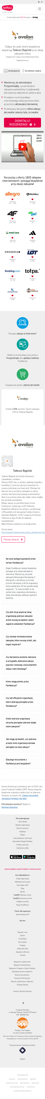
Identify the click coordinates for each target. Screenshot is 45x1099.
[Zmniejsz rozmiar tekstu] (42, 2)
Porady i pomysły (22, 845)
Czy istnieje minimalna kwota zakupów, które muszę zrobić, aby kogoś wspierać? (21, 640)
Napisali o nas (23, 932)
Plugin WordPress (22, 905)
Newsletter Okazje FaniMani (22, 841)
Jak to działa (22, 821)
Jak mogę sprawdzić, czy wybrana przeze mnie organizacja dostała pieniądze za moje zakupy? (21, 743)
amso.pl (12, 1079)
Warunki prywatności (22, 975)
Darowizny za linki (22, 898)
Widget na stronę (22, 901)
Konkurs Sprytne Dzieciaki (22, 991)
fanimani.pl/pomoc (10, 807)
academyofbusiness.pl (22, 1091)
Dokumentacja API (22, 914)
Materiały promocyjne (22, 882)
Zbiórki (22, 892)
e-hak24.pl (31, 1087)
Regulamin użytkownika (22, 962)
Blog (22, 888)
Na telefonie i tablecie (33, 71)
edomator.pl (24, 1083)
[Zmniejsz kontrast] (39, 2)
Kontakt (22, 955)
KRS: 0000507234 (22, 1015)
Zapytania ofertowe (22, 952)
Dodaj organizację (22, 878)
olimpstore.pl (23, 1079)
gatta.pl (33, 1079)
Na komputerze (14, 71)
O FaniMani (22, 939)
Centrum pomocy (22, 828)
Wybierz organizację (23, 825)
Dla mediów (22, 942)
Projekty (22, 945)
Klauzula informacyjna (22, 978)
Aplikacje (22, 831)
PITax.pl (30, 1039)
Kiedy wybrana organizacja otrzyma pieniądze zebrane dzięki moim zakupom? (21, 722)
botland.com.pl (12, 1083)
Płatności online (22, 895)
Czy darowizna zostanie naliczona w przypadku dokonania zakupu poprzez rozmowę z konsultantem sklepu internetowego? (21, 663)
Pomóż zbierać (12, 539)
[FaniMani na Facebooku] (22, 1003)
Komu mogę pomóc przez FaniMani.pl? (17, 683)
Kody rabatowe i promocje (22, 838)
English (22, 1059)
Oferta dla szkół (22, 948)
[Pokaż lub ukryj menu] (39, 8)
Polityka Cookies (22, 985)
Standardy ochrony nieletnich (22, 971)
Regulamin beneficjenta (22, 965)
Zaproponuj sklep (22, 848)
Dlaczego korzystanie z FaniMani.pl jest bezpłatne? (18, 761)
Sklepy (22, 835)
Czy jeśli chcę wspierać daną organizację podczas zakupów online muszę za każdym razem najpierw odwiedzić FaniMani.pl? (20, 618)
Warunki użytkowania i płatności (22, 981)
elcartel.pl (35, 1083)
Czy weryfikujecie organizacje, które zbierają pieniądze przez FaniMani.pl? (19, 702)
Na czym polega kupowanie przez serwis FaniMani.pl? (21, 560)
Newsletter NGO (22, 885)
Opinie (22, 935)
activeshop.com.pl (17, 1087)
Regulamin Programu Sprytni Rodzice (22, 968)
